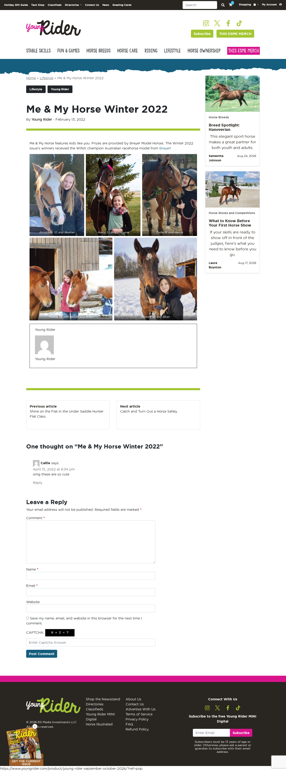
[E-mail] (37, 368)
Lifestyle (172, 51)
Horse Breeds (98, 51)
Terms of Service (139, 714)
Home (31, 78)
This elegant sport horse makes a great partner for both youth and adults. (232, 142)
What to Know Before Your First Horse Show (230, 223)
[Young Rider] (53, 27)
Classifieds (55, 5)
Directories (94, 704)
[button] (248, 4)
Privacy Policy (137, 719)
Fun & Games (68, 51)
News (105, 5)
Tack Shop (37, 5)
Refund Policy (137, 729)
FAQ (129, 724)
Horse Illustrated (99, 724)
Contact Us (92, 5)
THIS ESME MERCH (235, 34)
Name (32, 569)
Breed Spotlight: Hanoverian (224, 127)
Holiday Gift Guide (16, 5)
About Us (133, 699)
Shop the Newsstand (103, 699)
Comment (35, 518)
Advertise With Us (141, 709)
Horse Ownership (204, 51)
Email (32, 585)
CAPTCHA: (35, 632)
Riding (151, 51)
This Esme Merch (243, 51)
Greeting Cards (121, 5)
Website (33, 602)
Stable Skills (38, 51)
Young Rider (60, 89)
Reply (37, 482)
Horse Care (127, 51)
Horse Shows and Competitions (232, 213)
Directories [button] (72, 5)
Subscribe (202, 34)
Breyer (164, 148)
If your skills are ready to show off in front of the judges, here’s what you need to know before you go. (232, 243)
